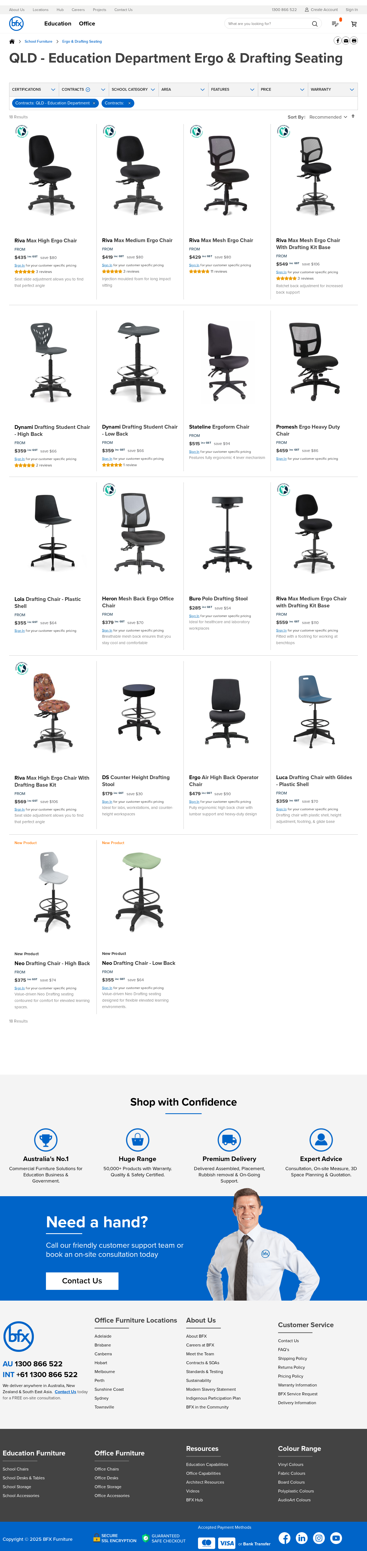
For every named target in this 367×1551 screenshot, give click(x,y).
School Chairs (15, 1469)
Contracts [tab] (73, 89)
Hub (60, 10)
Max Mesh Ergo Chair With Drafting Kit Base (308, 244)
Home (12, 41)
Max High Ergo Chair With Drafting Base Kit (52, 781)
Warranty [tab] (321, 89)
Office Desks (106, 1478)
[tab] (129, 23)
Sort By (296, 117)
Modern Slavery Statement (211, 1389)
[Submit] (315, 24)
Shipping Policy (292, 1358)
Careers (78, 10)
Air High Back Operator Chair (223, 781)
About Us (17, 10)
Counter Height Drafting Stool (136, 781)
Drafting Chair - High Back (52, 963)
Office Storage (108, 1487)
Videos (192, 1491)
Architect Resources (205, 1482)
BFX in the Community (207, 1407)
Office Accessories (112, 1495)
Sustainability (198, 1380)
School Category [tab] (130, 89)
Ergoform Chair (219, 426)
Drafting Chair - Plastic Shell (48, 603)
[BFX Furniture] (16, 23)
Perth (100, 1380)
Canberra (103, 1354)
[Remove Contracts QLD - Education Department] (94, 103)
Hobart (101, 1363)
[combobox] (273, 23)
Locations (41, 10)
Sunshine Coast (109, 1389)
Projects (99, 10)
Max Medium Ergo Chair (137, 240)
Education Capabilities (207, 1464)
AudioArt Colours (294, 1500)
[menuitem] (57, 23)
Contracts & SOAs (202, 1363)
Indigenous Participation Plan (213, 1398)
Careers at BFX (200, 1345)
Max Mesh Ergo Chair (221, 240)
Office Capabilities (203, 1473)
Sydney (102, 1398)
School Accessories (21, 1495)
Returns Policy (291, 1367)
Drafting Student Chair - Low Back (140, 430)
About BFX (196, 1336)
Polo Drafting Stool (218, 598)
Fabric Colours (291, 1473)
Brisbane (103, 1345)
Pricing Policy (290, 1376)
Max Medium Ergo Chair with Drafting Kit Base (311, 602)
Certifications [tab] (26, 89)
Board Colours (291, 1482)
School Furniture (38, 41)
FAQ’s (283, 1349)
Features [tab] (220, 89)
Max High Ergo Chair (46, 240)
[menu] (129, 23)
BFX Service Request (298, 1394)
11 (219, 271)
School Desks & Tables (24, 1478)
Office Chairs (107, 1469)
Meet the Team (200, 1354)
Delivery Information (297, 1403)
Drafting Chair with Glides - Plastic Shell (314, 781)
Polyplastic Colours (296, 1491)
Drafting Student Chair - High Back (52, 430)
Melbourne (105, 1371)
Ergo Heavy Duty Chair (308, 430)
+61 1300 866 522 (47, 1374)
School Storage (17, 1487)
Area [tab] (166, 89)
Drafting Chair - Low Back (138, 962)
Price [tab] (266, 89)
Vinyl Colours (290, 1464)
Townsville (104, 1407)
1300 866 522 (39, 1363)
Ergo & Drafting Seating (82, 41)
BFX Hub (194, 1500)
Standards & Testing (204, 1371)
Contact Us (123, 10)
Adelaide (103, 1336)
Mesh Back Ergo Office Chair (138, 602)
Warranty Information (297, 1385)
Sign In (20, 265)
